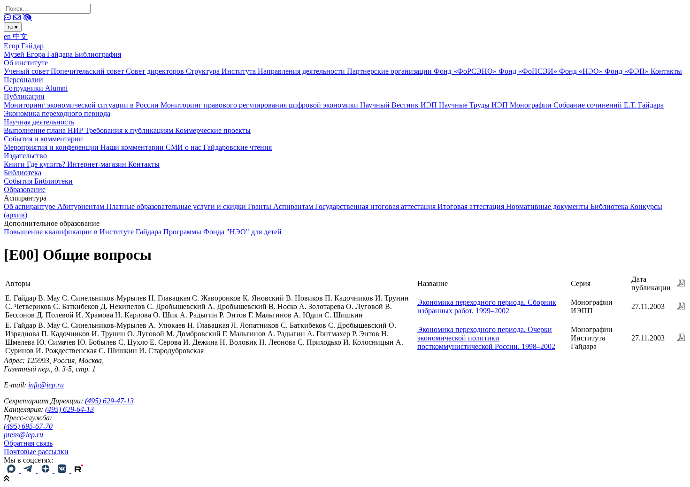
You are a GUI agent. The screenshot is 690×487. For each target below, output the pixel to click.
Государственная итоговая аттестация (376, 206)
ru (13, 27)
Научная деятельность (39, 122)
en (8, 36)
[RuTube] (78, 470)
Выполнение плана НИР (44, 130)
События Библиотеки (38, 181)
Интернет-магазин (97, 164)
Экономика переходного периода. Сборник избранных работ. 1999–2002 (486, 306)
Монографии (531, 105)
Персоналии (23, 80)
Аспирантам (294, 206)
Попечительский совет (88, 71)
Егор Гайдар (24, 46)
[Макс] (12, 470)
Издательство (25, 156)
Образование (25, 189)
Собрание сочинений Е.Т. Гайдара (608, 105)
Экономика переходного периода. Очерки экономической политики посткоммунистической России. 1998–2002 (486, 337)
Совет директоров (156, 71)
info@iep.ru (46, 385)
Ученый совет (27, 71)
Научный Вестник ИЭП (399, 105)
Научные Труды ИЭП (474, 105)
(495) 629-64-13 (69, 409)
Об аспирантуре (30, 206)
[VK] (62, 470)
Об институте (26, 63)
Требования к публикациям (130, 130)
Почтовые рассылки (36, 452)
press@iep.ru (23, 435)
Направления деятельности (302, 71)
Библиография (98, 54)
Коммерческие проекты (213, 130)
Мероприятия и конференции (52, 147)
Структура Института (222, 71)
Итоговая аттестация (471, 206)
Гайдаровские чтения (237, 147)
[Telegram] (29, 470)
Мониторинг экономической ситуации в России (82, 105)
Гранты (260, 206)
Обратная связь (28, 443)
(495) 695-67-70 (28, 426)
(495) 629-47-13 (109, 401)
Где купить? (47, 164)
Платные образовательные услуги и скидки (177, 206)
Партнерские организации (390, 71)
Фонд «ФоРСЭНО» (466, 71)
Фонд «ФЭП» (628, 71)
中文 (20, 36)
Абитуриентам (81, 206)
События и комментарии (43, 139)
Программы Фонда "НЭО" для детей (222, 232)
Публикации (24, 96)
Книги (15, 164)
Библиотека (22, 173)
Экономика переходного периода (57, 113)
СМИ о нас (184, 147)
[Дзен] (46, 470)
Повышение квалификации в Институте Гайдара (83, 232)
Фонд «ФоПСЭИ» (528, 71)
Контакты (666, 71)
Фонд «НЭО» (582, 71)
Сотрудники (24, 88)
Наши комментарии (133, 147)
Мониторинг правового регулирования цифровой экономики (260, 105)
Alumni (56, 88)
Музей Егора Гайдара (39, 54)
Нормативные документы (548, 206)
